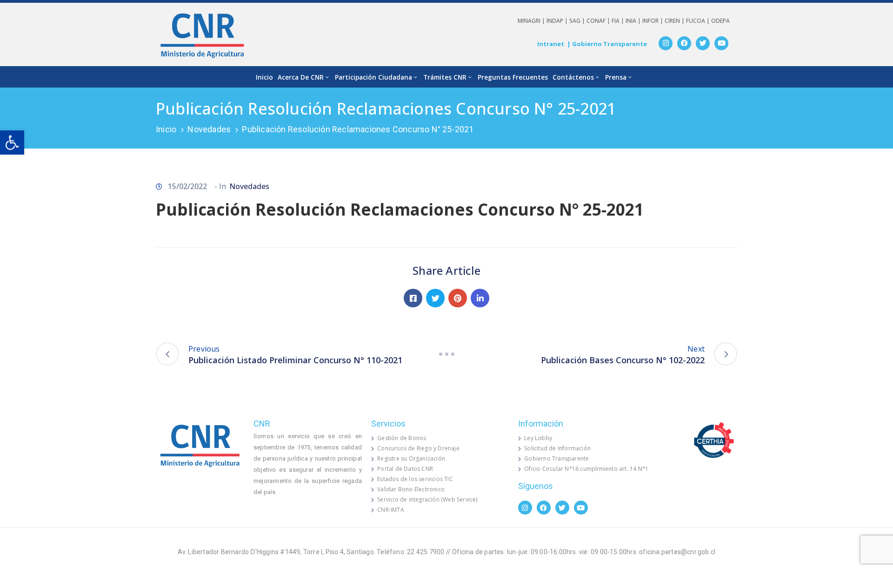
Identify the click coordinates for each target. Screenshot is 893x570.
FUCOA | (698, 21)
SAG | (577, 21)
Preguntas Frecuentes (513, 77)
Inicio (264, 77)
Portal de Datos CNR (405, 469)
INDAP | (557, 21)
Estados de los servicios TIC (415, 479)
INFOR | (653, 21)
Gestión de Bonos (401, 438)
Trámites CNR (444, 77)
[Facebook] (684, 43)
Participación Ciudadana (373, 77)
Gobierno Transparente (556, 458)
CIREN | (675, 21)
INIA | (634, 21)
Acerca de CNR (301, 77)
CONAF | (599, 21)
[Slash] (446, 354)
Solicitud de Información (557, 448)
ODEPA (720, 21)
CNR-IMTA (390, 510)
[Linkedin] (480, 298)
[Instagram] (666, 43)
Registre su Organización (411, 458)
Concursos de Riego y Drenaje (418, 448)
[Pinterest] (457, 298)
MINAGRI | (532, 21)
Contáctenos (573, 77)
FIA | (619, 21)
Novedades (209, 129)
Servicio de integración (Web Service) (427, 499)
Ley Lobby (538, 438)
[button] (12, 142)
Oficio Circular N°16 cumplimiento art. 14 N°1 (586, 469)
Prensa (615, 77)
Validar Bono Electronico (411, 489)
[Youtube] (721, 43)
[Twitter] (703, 43)
